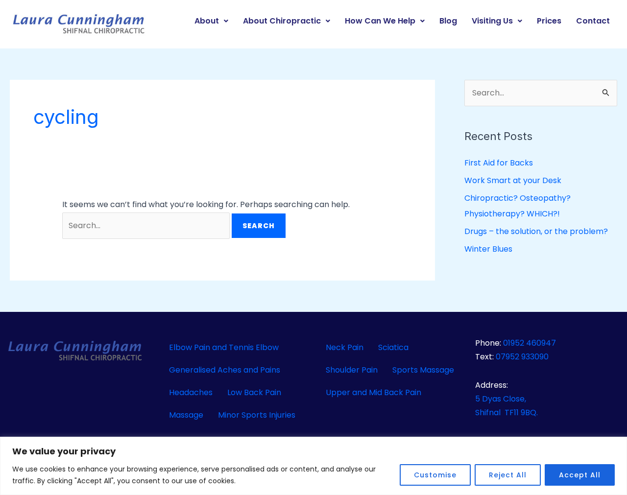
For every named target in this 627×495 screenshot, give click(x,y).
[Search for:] (147, 225)
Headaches (191, 392)
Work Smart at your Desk (512, 180)
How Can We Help (380, 20)
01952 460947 (529, 343)
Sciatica (393, 347)
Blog (448, 20)
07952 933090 (522, 356)
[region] (313, 466)
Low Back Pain (254, 392)
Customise (435, 475)
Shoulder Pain (352, 370)
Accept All (580, 475)
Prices (549, 20)
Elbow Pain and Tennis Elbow (224, 347)
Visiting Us (492, 20)
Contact (593, 20)
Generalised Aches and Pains (224, 370)
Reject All (508, 475)
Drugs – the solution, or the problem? (536, 231)
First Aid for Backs (498, 162)
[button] (211, 21)
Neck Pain (344, 347)
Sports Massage (423, 370)
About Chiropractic (282, 20)
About (206, 20)
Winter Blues (488, 249)
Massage (186, 415)
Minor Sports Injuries (256, 415)
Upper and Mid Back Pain (373, 392)
